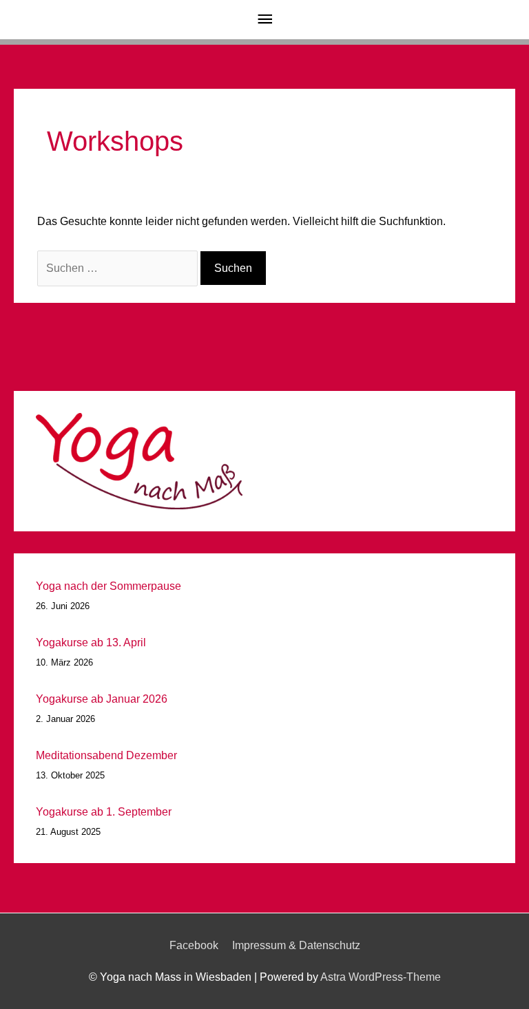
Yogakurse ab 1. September (104, 812)
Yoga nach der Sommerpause (108, 586)
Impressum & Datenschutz (296, 945)
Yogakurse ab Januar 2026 (101, 699)
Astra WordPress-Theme (380, 977)
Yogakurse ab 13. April (91, 642)
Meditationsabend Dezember (106, 755)
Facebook (193, 945)
